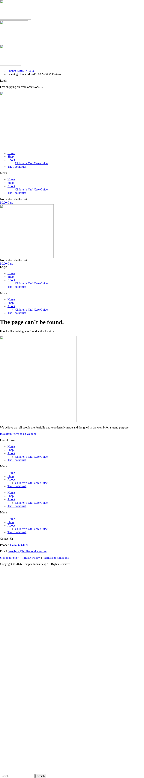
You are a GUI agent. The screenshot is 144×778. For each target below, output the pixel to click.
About (11, 159)
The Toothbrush (17, 166)
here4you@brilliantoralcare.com (27, 551)
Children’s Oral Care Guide (31, 163)
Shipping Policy (9, 557)
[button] (72, 173)
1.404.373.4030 (19, 545)
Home (11, 153)
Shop (11, 156)
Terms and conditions (56, 557)
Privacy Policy (31, 557)
